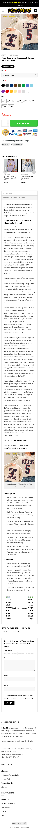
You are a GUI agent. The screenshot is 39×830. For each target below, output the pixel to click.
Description (7, 193)
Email (6, 685)
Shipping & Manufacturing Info (14, 198)
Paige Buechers (17, 144)
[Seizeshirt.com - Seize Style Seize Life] (19, 10)
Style (3, 71)
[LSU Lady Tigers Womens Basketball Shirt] (10, 165)
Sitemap (4, 787)
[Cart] (35, 11)
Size (3, 96)
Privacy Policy (6, 779)
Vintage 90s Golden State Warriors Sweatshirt (27, 178)
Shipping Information (8, 803)
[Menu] (2, 10)
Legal (3, 815)
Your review (8, 658)
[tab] (19, 193)
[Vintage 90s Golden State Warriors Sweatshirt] (28, 165)
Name (6, 675)
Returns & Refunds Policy (10, 775)
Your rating (8, 650)
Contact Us (5, 799)
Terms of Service (7, 783)
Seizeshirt (22, 448)
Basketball (13, 55)
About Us (4, 771)
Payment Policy (6, 807)
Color (3, 81)
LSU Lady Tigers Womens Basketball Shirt (10, 178)
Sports (24, 440)
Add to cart (24, 123)
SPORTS (3, 55)
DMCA (3, 811)
